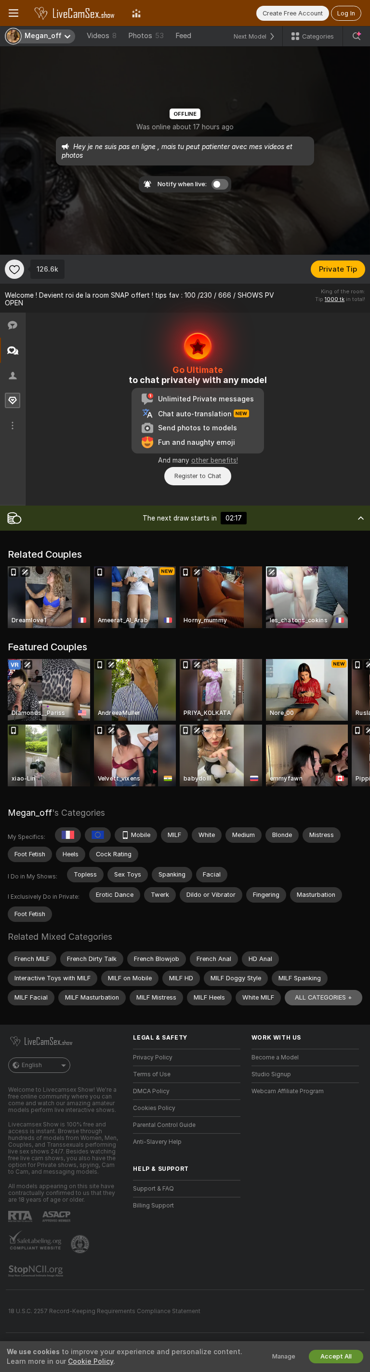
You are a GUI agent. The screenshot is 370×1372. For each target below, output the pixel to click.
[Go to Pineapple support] (81, 1244)
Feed (183, 35)
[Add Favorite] (14, 269)
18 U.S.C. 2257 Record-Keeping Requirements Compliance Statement (104, 1311)
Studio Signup (271, 1074)
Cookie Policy (90, 1361)
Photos (146, 35)
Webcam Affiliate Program (287, 1091)
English (32, 1065)
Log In (346, 13)
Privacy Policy (152, 1057)
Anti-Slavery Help (157, 1142)
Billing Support (153, 1205)
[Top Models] (136, 13)
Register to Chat (197, 476)
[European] (98, 835)
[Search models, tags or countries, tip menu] (356, 36)
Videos (102, 35)
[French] (68, 835)
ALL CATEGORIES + (323, 997)
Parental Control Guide (164, 1125)
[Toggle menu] (13, 13)
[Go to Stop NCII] (36, 1271)
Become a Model (275, 1057)
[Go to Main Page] (75, 13)
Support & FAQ (153, 1188)
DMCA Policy (151, 1091)
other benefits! (214, 460)
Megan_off (30, 813)
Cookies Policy (154, 1108)
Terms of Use (152, 1074)
